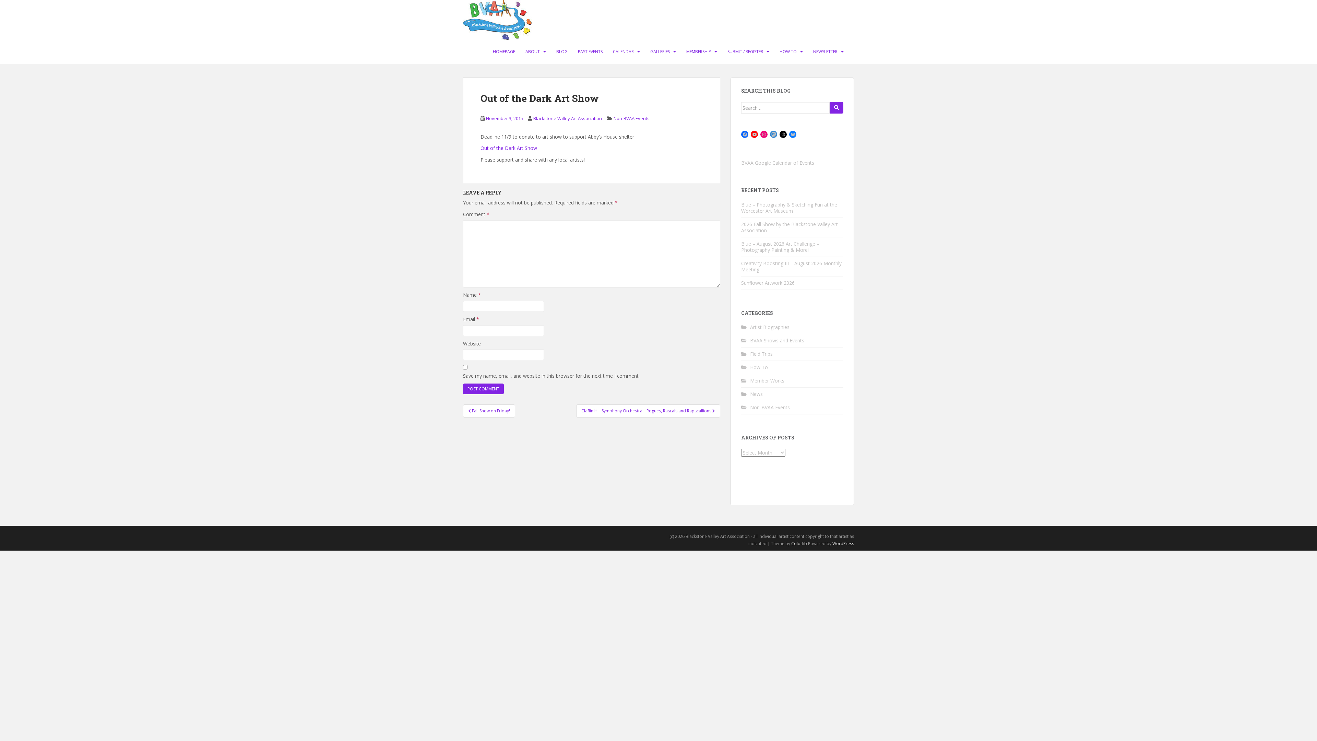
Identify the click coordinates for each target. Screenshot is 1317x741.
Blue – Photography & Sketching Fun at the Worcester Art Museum (789, 207)
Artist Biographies (770, 327)
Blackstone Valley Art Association (567, 118)
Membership (698, 52)
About (532, 52)
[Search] (836, 108)
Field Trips (761, 354)
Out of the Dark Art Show (508, 148)
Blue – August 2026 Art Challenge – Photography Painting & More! (780, 246)
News (756, 394)
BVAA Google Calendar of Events (777, 163)
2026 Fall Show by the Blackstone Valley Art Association (789, 227)
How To (788, 52)
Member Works (767, 380)
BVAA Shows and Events (777, 340)
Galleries (660, 52)
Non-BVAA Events (632, 118)
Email (471, 319)
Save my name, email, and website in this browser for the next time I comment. (551, 376)
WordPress (843, 543)
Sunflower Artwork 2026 (768, 283)
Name (472, 295)
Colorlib (799, 543)
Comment (476, 214)
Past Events (590, 52)
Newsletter (825, 52)
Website (472, 343)
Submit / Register (745, 52)
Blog (562, 52)
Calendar (623, 52)
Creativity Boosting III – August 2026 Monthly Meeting (791, 266)
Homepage (504, 52)
